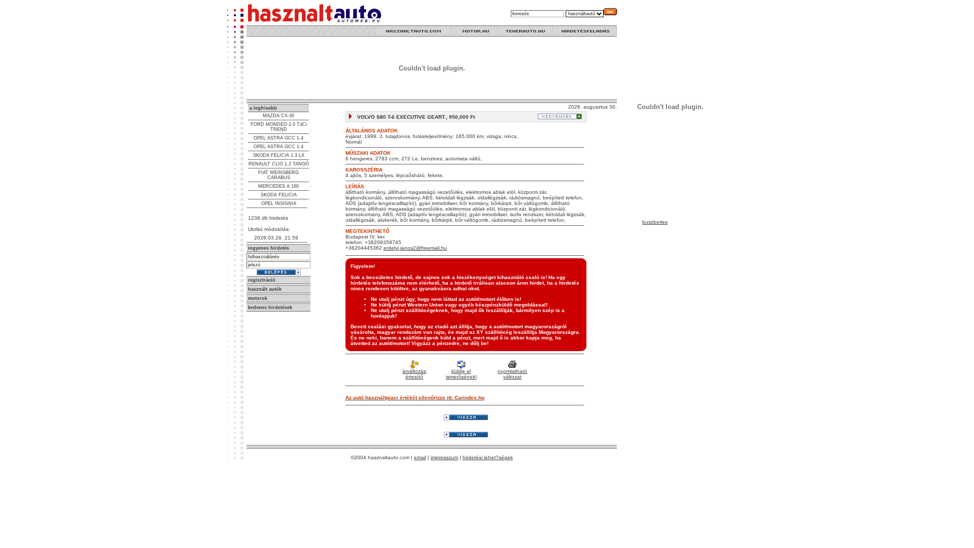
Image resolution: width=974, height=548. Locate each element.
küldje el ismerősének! (461, 374)
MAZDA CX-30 (278, 115)
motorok (257, 298)
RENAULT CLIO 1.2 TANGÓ (279, 163)
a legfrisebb (263, 108)
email (420, 457)
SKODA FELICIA (279, 194)
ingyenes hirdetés (268, 248)
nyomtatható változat (512, 374)
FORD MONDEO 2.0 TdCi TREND (279, 127)
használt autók (265, 289)
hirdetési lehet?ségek (488, 457)
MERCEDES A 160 (278, 186)
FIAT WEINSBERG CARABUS (278, 175)
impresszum (444, 457)
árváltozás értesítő (414, 374)
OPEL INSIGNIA (278, 203)
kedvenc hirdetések (270, 307)
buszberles (655, 222)
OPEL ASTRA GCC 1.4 (278, 138)
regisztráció (261, 280)
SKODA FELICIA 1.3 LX (278, 155)
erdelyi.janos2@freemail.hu (415, 248)
